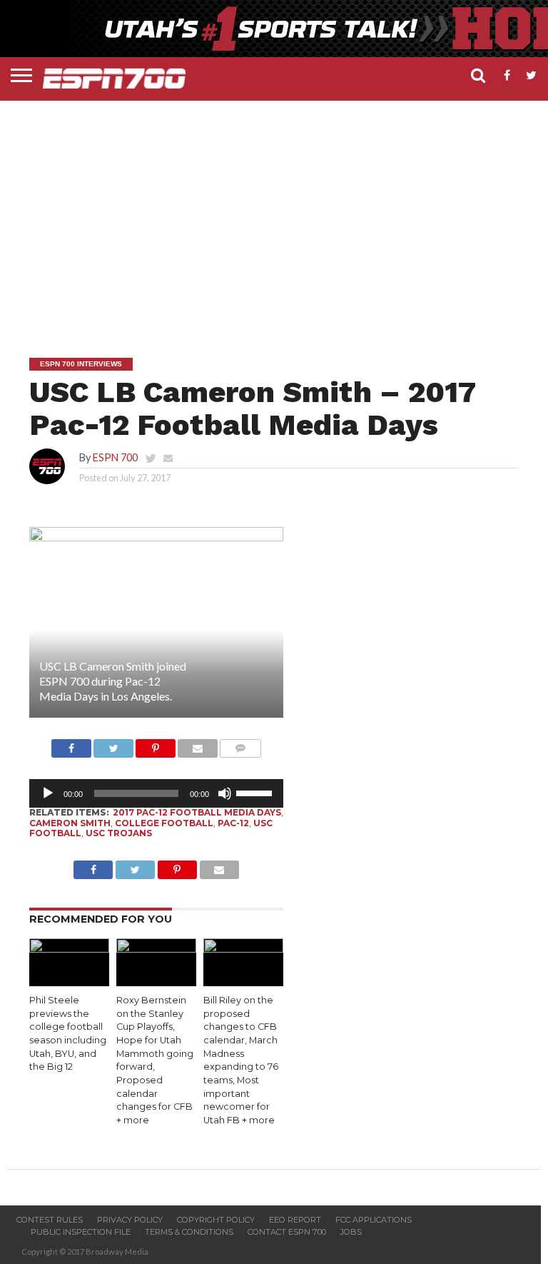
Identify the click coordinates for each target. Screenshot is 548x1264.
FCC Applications (373, 1220)
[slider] (256, 792)
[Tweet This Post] (113, 744)
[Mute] (225, 793)
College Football (164, 823)
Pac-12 (233, 823)
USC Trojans (119, 833)
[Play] (48, 793)
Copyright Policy (216, 1220)
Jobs (351, 1232)
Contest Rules (49, 1220)
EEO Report (295, 1220)
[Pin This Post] (156, 744)
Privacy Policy (130, 1220)
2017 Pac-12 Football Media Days (197, 812)
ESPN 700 (115, 457)
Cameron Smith (70, 823)
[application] (156, 793)
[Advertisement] (277, 215)
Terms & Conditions (189, 1232)
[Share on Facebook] (71, 744)
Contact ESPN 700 (287, 1232)
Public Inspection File (81, 1232)
